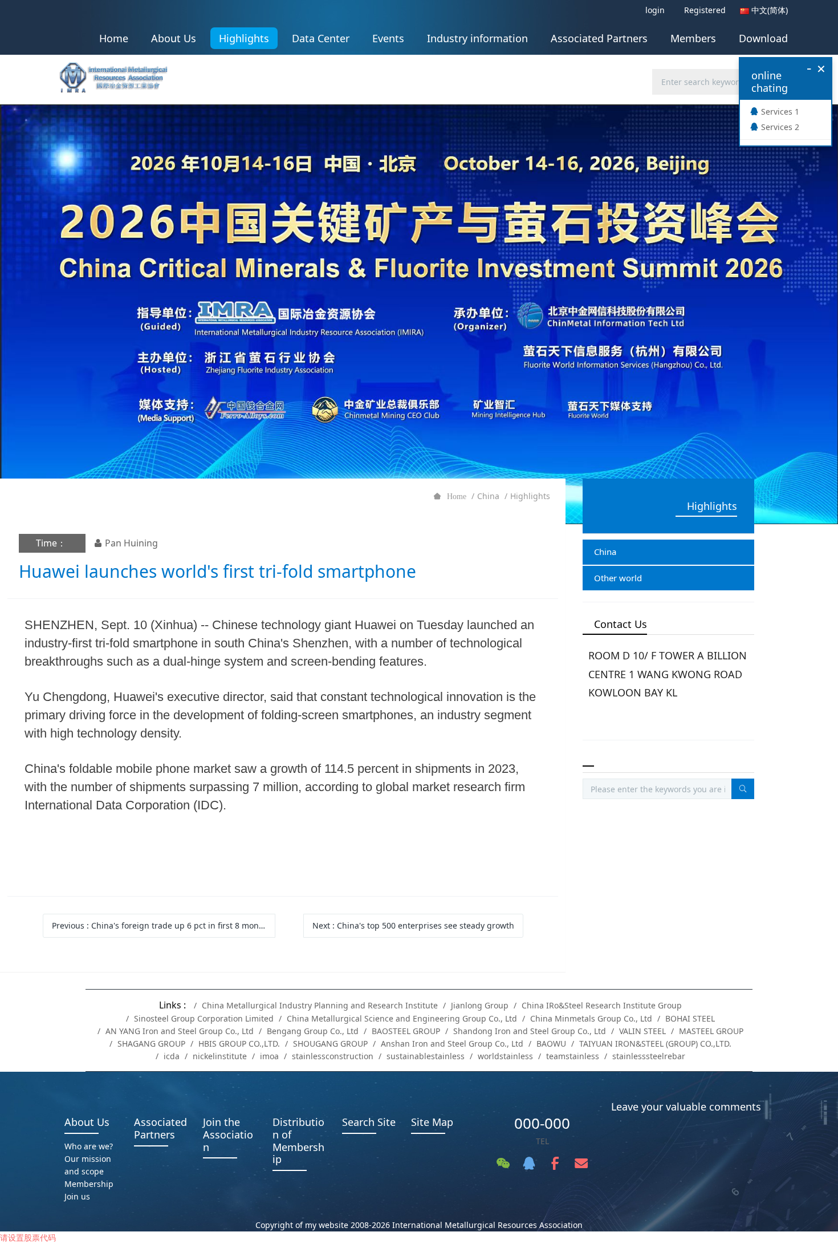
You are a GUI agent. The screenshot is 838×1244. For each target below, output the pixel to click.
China (488, 496)
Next (413, 925)
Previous (161, 925)
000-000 (542, 1123)
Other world (618, 577)
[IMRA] (119, 73)
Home (113, 38)
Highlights (530, 496)
